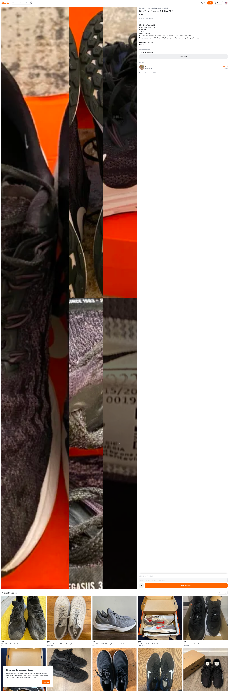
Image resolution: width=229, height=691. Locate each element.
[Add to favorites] (141, 585)
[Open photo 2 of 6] (86, 152)
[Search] (31, 3)
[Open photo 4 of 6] (86, 443)
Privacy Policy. (31, 677)
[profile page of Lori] (141, 67)
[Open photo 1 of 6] (35, 298)
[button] (223, 593)
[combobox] (20, 2)
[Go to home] (5, 3)
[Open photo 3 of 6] (120, 152)
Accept (46, 682)
